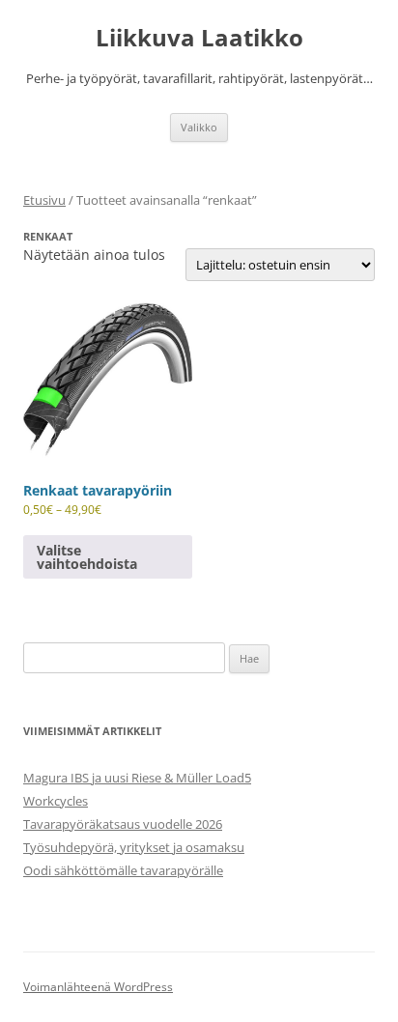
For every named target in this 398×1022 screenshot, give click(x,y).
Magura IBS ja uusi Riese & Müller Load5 (137, 777)
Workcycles (55, 800)
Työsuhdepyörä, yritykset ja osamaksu (133, 847)
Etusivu (44, 200)
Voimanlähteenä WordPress (98, 987)
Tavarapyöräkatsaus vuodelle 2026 (122, 824)
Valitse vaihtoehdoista (87, 557)
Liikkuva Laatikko (199, 38)
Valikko (199, 127)
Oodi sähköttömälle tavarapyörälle (123, 870)
